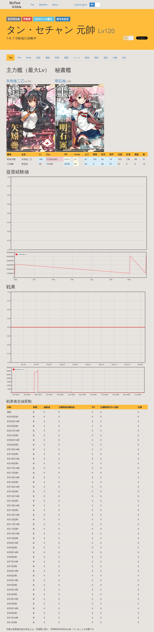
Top (32, 4)
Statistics (43, 4)
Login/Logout (80, 4)
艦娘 (48, 57)
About (55, 4)
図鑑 (66, 57)
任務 (115, 57)
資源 (38, 57)
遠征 (106, 57)
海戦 (96, 57)
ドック (77, 57)
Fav (19, 57)
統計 (124, 57)
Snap (28, 57)
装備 (57, 57)
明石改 (60, 80)
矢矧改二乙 (15, 80)
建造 (87, 57)
